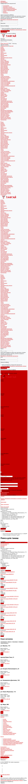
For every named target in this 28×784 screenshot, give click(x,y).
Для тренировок (5, 105)
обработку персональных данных (18, 29)
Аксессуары (3, 60)
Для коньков (4, 98)
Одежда (2, 161)
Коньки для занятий (5, 117)
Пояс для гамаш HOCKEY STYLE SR (9, 598)
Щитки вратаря (4, 68)
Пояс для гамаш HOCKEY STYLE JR (9, 607)
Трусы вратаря (4, 65)
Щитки (2, 54)
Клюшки (3, 49)
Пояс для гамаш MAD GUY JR (8, 631)
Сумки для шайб (5, 84)
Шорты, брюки (4, 71)
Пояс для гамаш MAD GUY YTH (8, 615)
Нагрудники (3, 53)
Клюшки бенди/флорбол (7, 111)
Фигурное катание (5, 190)
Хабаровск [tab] (21, 641)
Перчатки (3, 50)
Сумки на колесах (5, 76)
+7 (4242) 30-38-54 (5, 710)
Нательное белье (5, 144)
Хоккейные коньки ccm (9, 734)
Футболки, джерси (5, 89)
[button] (14, 653)
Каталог (2, 717)
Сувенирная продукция (6, 101)
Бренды (5, 728)
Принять (2, 782)
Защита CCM (6, 730)
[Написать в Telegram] (4, 46)
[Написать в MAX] (10, 46)
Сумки (2, 150)
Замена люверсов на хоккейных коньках (13, 742)
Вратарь (2, 133)
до (1, 522)
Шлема (2, 56)
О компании (6, 5)
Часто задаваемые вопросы (10, 9)
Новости (3, 752)
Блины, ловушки (5, 61)
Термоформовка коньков (9, 744)
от (1, 521)
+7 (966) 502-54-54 (5, 674)
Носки (2, 74)
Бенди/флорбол (5, 181)
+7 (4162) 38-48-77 (5, 651)
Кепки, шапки (4, 88)
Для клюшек (4, 96)
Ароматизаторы (4, 103)
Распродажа (3, 194)
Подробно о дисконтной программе (9, 19)
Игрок (2, 122)
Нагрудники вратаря (6, 64)
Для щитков (4, 99)
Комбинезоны (4, 72)
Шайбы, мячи (4, 95)
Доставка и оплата (7, 6)
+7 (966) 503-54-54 (5, 686)
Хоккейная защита (7, 732)
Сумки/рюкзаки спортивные (8, 81)
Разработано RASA (5, 774)
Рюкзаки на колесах (5, 77)
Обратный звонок (5, 757)
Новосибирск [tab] (15, 641)
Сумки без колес (5, 78)
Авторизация (4, 32)
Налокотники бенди (5, 112)
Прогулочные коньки (6, 118)
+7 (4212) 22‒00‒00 (5, 699)
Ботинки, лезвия (5, 116)
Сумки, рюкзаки (5, 91)
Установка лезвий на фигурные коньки (12, 743)
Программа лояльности (9, 8)
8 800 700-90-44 (4, 43)
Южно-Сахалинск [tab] (4, 643)
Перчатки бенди (5, 113)
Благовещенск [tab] (4, 641)
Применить (8, 531)
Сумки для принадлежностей (8, 85)
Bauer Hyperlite (6, 729)
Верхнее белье (4, 70)
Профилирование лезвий (9, 740)
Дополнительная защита (7, 102)
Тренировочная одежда (6, 57)
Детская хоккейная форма (9, 733)
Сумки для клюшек (5, 82)
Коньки (2, 48)
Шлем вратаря (4, 67)
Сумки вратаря (4, 79)
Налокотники (4, 55)
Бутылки (3, 97)
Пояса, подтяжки (5, 104)
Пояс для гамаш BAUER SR (7, 574)
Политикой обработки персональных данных (12, 780)
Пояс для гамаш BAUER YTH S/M (8, 582)
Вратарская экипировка (6, 110)
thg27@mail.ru (4, 2)
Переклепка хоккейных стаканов (11, 741)
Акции (2, 753)
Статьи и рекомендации (9, 10)
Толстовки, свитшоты (6, 90)
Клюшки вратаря (5, 62)
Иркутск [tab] (9, 641)
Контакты (5, 12)
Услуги (4, 11)
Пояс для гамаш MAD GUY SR (8, 623)
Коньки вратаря (4, 63)
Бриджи (2, 109)
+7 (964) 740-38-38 (5, 663)
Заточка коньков (7, 738)
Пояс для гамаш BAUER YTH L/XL (9, 590)
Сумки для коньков (5, 83)
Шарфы (2, 92)
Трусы (2, 51)
